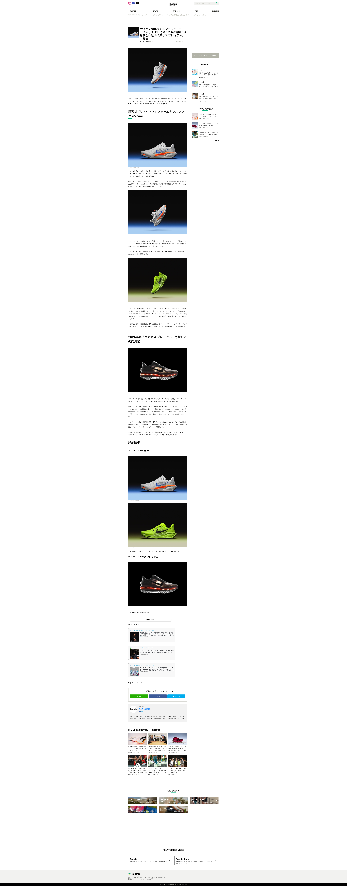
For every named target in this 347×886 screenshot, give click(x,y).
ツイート (177, 696)
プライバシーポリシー (140, 879)
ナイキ (146, 682)
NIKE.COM (151, 620)
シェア (158, 696)
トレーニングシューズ (136, 682)
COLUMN (215, 11)
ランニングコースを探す (145, 877)
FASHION (176, 11)
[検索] (216, 3)
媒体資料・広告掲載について (159, 877)
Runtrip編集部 (144, 709)
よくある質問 (150, 879)
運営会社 (131, 879)
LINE (140, 696)
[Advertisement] (173, 21)
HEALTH (155, 11)
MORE (214, 55)
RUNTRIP (133, 11)
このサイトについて (133, 877)
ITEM (197, 11)
